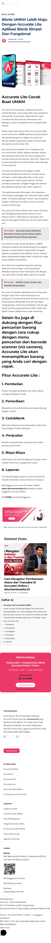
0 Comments (23, 593)
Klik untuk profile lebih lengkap (17, 732)
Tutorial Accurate (11, 834)
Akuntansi (21, 527)
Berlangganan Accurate (14, 878)
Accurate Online (11, 769)
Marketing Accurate (12, 883)
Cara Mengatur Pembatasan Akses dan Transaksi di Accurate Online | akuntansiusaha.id (23, 584)
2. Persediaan (9, 628)
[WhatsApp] (11, 47)
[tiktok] (8, 757)
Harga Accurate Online (14, 823)
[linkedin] (12, 757)
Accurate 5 (8, 774)
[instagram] (4, 757)
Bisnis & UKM (8, 14)
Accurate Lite (12, 527)
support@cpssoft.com (14, 891)
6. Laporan (8, 642)
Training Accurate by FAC (15, 794)
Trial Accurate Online (13, 813)
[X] (7, 47)
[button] (25, 899)
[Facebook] (4, 47)
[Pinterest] (23, 47)
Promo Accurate (32, 527)
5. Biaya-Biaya (9, 638)
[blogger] (15, 757)
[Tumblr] (19, 47)
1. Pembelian (9, 624)
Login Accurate (10, 808)
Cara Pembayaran (12, 818)
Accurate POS (10, 779)
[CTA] (25, 507)
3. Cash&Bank (9, 631)
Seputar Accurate (12, 839)
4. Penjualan (9, 635)
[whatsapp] (19, 757)
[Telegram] (15, 47)
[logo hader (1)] (10, 3)
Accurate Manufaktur (13, 789)
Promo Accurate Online (14, 828)
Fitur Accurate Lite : (12, 621)
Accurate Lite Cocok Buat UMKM (17, 605)
